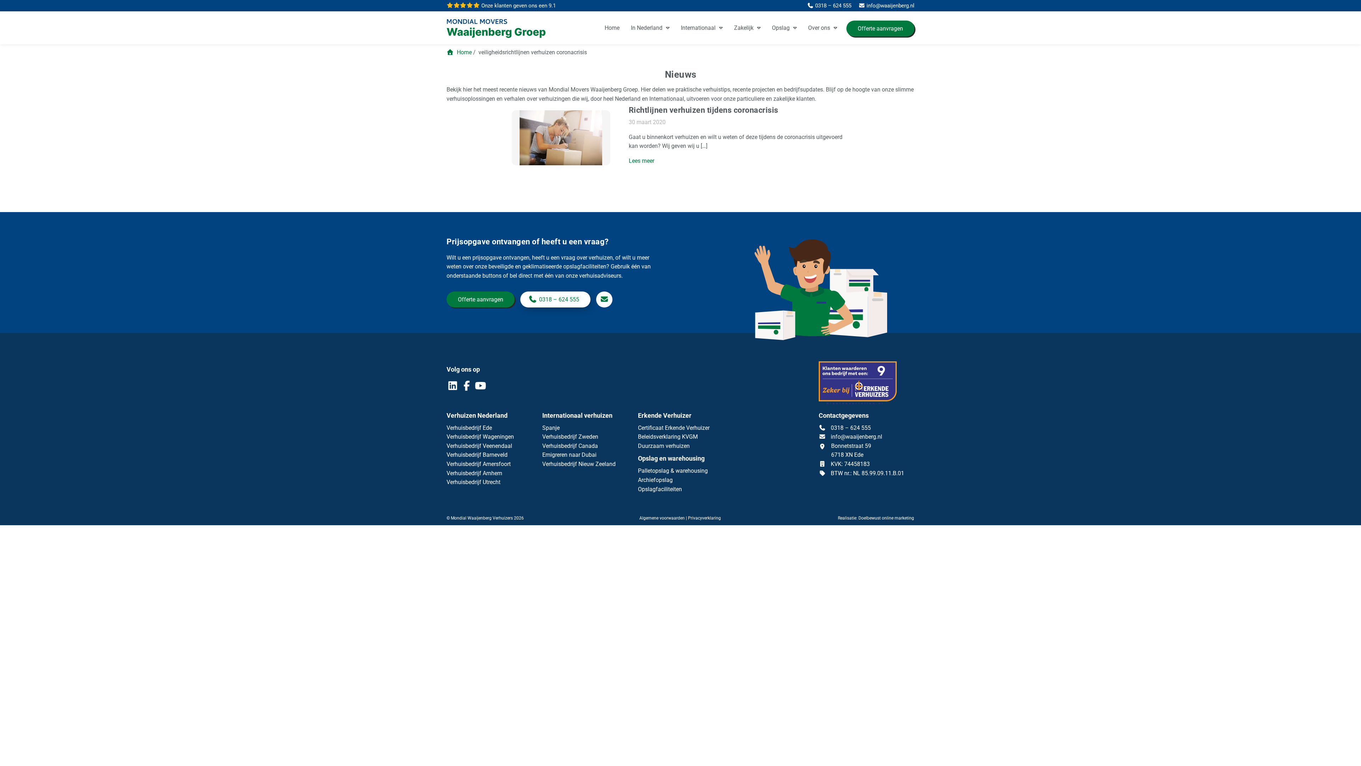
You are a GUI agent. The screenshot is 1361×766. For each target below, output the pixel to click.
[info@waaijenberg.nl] (604, 300)
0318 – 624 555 (559, 299)
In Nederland (646, 27)
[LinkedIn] (453, 387)
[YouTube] (480, 387)
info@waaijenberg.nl (856, 436)
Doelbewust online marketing (886, 518)
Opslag (781, 27)
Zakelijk (744, 27)
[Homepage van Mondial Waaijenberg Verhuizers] (500, 29)
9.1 (518, 5)
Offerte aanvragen (880, 28)
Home (612, 27)
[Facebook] (467, 387)
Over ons (819, 27)
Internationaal (698, 27)
